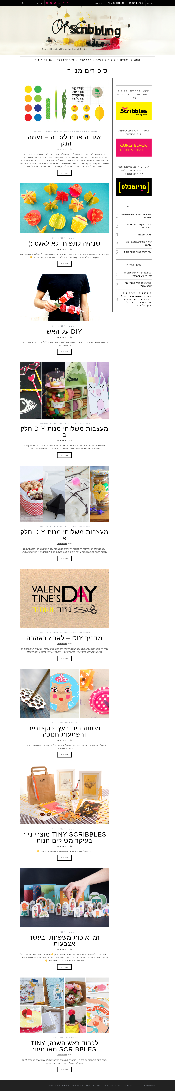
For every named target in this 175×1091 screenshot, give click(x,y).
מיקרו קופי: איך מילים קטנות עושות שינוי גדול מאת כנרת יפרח (136, 296)
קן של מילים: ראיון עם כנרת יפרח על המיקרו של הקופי (138, 302)
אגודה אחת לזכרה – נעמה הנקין (64, 140)
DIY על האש (64, 331)
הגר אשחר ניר (62, 149)
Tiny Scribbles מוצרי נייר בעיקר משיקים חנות (64, 837)
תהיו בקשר (98, 3)
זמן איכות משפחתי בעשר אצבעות (64, 940)
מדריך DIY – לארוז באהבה (64, 638)
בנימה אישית (43, 60)
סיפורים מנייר (106, 60)
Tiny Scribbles (116, 3)
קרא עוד (64, 173)
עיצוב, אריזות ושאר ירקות (57, 132)
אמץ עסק (86, 60)
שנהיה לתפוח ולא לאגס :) (64, 243)
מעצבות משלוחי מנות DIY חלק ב (64, 431)
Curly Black (136, 3)
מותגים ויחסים (130, 60)
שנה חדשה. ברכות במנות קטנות (138, 252)
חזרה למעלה (150, 1085)
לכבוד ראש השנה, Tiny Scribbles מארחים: (64, 1046)
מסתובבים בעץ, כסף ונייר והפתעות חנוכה (64, 731)
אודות (150, 3)
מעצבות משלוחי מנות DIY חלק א (64, 535)
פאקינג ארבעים (145, 235)
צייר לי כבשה (66, 60)
